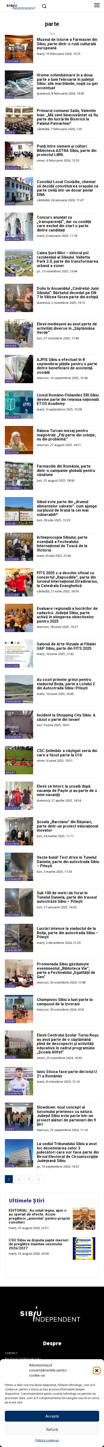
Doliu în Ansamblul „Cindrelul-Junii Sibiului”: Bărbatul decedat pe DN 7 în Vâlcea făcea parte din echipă (68, 292)
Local (10, 274)
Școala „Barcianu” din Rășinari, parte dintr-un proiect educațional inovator (67, 826)
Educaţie (13, 168)
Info (9, 97)
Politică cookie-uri (47, 1440)
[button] (96, 1370)
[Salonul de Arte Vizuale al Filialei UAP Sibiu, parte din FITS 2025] (19, 653)
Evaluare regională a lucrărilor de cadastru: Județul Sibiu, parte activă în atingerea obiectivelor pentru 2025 (67, 615)
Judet (10, 132)
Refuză (52, 1429)
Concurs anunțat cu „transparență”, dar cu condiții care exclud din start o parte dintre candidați (64, 223)
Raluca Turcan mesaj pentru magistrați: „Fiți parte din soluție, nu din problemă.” (66, 434)
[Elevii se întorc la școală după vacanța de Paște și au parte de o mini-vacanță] (19, 796)
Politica (12, 452)
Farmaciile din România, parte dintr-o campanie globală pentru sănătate (66, 470)
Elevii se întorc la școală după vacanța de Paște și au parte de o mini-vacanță (67, 790)
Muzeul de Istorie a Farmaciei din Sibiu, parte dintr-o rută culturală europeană (67, 43)
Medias (11, 346)
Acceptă (52, 1416)
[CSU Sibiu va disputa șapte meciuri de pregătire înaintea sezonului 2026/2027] (84, 1248)
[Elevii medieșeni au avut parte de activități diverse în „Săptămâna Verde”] (19, 333)
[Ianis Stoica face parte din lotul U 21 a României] (19, 1081)
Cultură (12, 61)
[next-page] (39, 1179)
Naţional (13, 239)
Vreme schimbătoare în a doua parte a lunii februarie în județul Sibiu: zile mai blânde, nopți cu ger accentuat (67, 81)
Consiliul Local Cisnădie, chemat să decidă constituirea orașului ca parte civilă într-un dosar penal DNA (67, 188)
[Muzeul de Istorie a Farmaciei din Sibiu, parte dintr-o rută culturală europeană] (19, 49)
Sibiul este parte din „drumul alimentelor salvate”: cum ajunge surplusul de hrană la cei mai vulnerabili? (67, 508)
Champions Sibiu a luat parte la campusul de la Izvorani (65, 1001)
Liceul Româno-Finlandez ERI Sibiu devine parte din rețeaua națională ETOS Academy (68, 399)
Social (11, 523)
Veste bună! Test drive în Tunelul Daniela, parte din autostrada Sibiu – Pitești (68, 861)
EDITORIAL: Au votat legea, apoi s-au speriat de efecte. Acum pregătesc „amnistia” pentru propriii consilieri (39, 1216)
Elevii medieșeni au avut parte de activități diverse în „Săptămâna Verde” (67, 328)
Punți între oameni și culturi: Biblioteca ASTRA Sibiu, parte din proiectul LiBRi (67, 150)
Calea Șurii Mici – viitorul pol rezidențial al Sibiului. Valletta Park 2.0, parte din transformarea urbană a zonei (67, 259)
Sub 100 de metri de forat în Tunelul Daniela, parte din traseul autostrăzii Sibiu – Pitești (67, 897)
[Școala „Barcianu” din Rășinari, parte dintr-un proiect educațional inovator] (19, 831)
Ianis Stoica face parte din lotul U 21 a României (67, 1073)
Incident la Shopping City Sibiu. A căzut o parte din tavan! (66, 717)
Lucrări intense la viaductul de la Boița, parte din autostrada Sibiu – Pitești (67, 932)
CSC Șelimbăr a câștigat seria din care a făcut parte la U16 (67, 752)
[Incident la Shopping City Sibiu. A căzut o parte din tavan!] (19, 724)
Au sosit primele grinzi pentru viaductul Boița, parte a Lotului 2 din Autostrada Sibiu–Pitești (66, 683)
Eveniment (14, 701)
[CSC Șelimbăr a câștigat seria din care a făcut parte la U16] (19, 760)
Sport (10, 772)
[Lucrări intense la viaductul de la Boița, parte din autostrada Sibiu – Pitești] (19, 938)
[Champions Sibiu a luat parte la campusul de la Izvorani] (19, 1009)
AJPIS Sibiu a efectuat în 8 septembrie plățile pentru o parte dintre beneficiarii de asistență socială (67, 366)
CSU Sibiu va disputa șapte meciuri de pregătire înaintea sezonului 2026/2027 (38, 1244)
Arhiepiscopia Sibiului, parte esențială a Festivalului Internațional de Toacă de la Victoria (62, 543)
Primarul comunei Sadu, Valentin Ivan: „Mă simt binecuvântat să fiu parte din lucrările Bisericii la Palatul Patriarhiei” (67, 117)
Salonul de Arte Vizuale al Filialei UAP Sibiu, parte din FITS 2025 (66, 646)
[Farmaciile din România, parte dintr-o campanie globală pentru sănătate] (19, 476)
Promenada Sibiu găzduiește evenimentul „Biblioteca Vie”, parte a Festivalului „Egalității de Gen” (66, 970)
